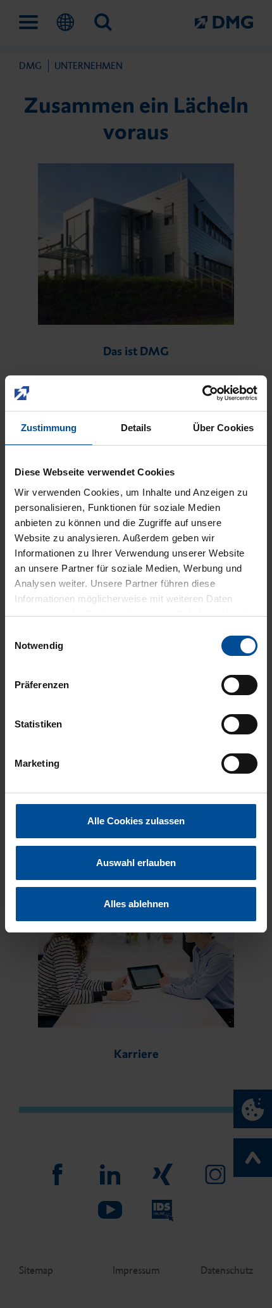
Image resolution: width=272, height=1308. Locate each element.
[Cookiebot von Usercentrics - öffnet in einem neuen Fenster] (202, 393)
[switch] (239, 685)
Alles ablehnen (136, 903)
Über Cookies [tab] (223, 427)
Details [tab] (136, 427)
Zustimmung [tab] (49, 427)
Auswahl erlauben (136, 862)
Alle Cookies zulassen (136, 820)
